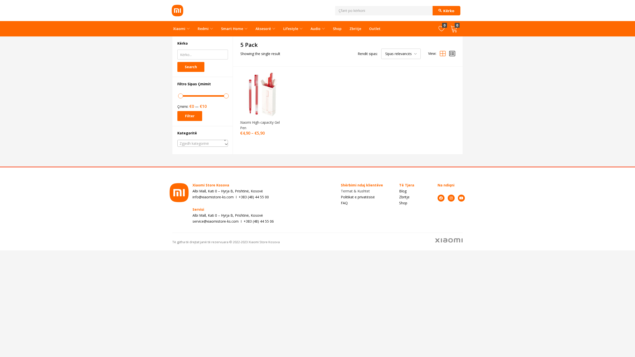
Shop (337, 28)
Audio (316, 28)
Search (191, 66)
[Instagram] (451, 198)
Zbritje (355, 28)
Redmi (204, 28)
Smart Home (232, 28)
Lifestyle (291, 28)
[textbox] (203, 143)
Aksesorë (263, 28)
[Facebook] (441, 198)
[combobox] (202, 143)
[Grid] (443, 53)
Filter (189, 116)
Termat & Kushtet (355, 191)
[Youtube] (461, 198)
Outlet (375, 28)
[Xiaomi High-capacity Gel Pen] (262, 94)
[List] (452, 53)
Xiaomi (179, 28)
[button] (454, 28)
